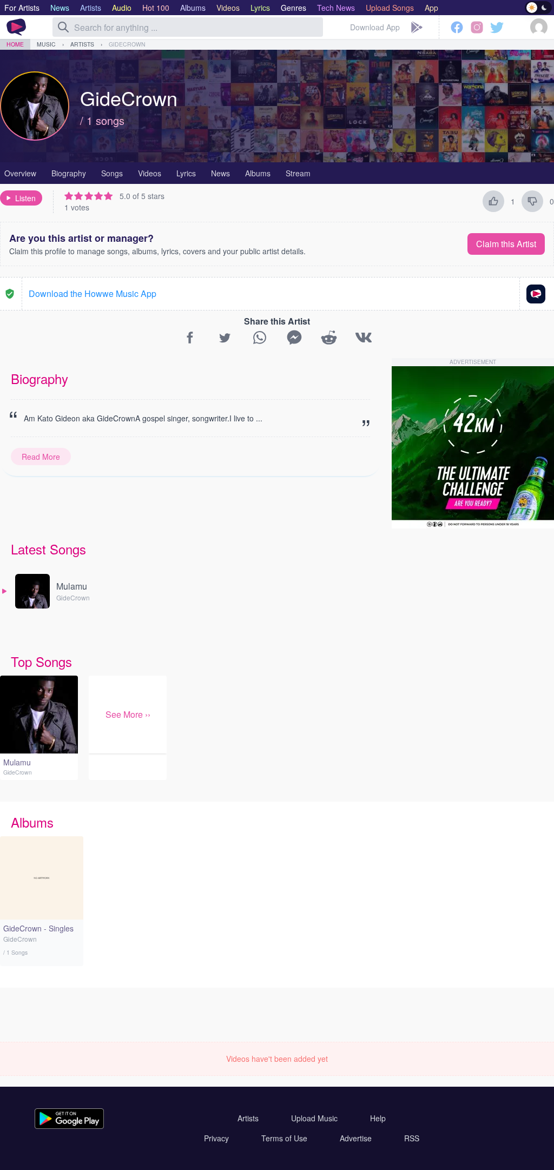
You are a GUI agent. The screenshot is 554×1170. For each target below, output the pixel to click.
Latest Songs (48, 548)
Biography (68, 173)
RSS (411, 1138)
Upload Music (314, 1118)
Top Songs (41, 661)
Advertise (356, 1138)
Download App (375, 27)
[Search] (63, 27)
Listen (25, 198)
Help (378, 1118)
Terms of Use (284, 1138)
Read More (41, 456)
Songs (112, 173)
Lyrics (186, 173)
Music (46, 44)
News (220, 173)
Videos (149, 173)
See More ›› (127, 714)
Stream (298, 173)
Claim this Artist (506, 243)
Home (15, 44)
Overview (20, 173)
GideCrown (127, 44)
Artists (82, 44)
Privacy (216, 1138)
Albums (258, 173)
